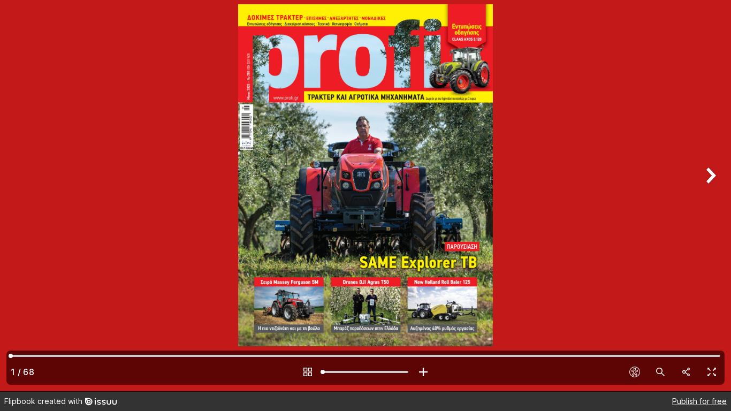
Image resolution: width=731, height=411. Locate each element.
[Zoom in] (423, 372)
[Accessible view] (634, 372)
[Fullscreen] (711, 372)
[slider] (365, 372)
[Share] (686, 372)
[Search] (660, 372)
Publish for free (699, 401)
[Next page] (709, 195)
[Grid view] (307, 372)
